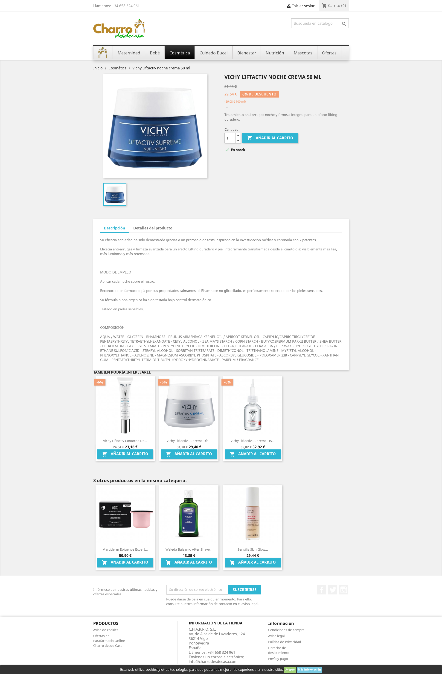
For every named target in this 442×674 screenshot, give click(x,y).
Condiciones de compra (286, 630)
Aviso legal (276, 636)
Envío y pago (278, 658)
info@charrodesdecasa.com (213, 661)
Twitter (332, 589)
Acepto (290, 669)
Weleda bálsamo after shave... (189, 549)
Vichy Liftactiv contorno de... (125, 441)
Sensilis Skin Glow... (253, 549)
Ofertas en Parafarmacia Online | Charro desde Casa (110, 641)
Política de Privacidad (284, 642)
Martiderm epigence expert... (125, 549)
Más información (309, 669)
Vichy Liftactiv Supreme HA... (253, 441)
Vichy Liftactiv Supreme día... (189, 441)
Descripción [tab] (114, 228)
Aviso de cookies (105, 630)
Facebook (321, 589)
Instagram (343, 589)
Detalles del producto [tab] (152, 228)
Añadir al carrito (270, 138)
